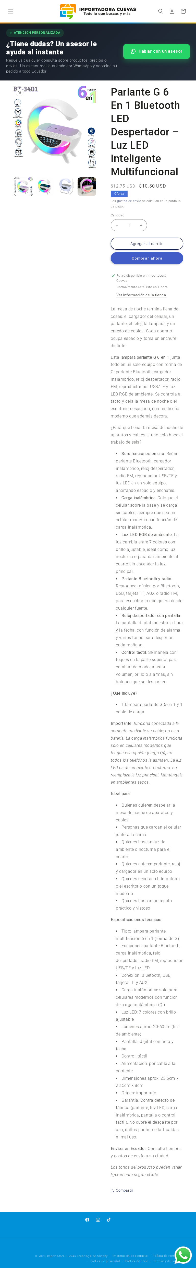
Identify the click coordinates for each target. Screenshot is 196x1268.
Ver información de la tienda (141, 295)
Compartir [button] (124, 1190)
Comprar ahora (147, 258)
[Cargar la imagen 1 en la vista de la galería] (23, 186)
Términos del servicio (168, 1261)
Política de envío (136, 1261)
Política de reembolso (168, 1256)
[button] (10, 11)
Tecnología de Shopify (92, 1256)
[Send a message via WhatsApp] (183, 1255)
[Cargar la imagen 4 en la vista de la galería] (87, 186)
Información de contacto (130, 1256)
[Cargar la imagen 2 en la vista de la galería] (44, 186)
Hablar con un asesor (161, 51)
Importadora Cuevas (61, 1256)
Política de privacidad (105, 1261)
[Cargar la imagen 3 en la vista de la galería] (65, 186)
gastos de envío (129, 201)
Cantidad (117, 215)
